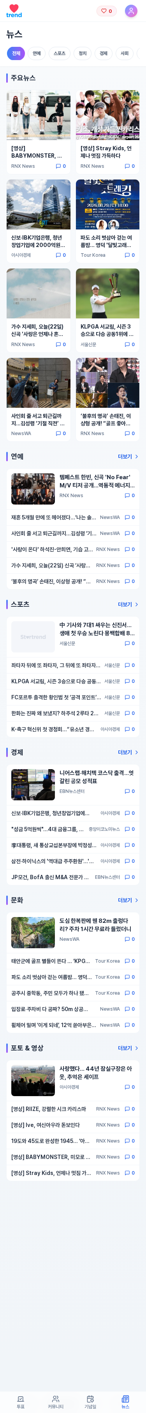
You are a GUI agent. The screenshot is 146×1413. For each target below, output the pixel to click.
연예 (36, 53)
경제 (103, 53)
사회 (124, 53)
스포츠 (59, 53)
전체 (16, 54)
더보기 (125, 456)
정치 (82, 53)
